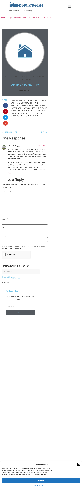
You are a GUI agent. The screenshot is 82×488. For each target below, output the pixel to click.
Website (5, 236)
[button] (79, 464)
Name (5, 219)
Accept (41, 480)
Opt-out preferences (40, 485)
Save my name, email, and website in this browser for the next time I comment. (23, 247)
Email (4, 227)
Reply (9, 173)
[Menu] (69, 6)
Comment (6, 191)
